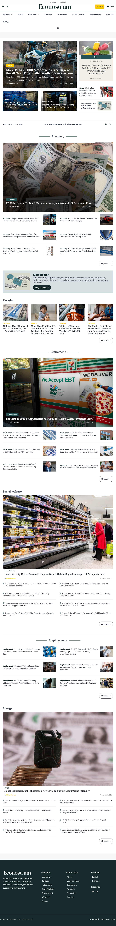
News (20, 14)
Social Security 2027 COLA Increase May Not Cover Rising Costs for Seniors (85, 594)
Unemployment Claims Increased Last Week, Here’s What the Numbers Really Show (21, 651)
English (53, 2)
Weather (109, 14)
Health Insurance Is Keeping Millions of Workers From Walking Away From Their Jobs (21, 682)
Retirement (62, 14)
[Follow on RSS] (8, 6)
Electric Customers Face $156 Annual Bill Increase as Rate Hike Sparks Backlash (85, 811)
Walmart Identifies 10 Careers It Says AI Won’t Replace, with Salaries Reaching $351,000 (78, 682)
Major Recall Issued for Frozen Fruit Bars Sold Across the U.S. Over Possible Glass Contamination (96, 69)
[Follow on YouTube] (3, 6)
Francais (62, 2)
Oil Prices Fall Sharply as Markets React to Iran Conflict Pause (27, 811)
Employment (95, 14)
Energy (6, 21)
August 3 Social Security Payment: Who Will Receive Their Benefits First (85, 614)
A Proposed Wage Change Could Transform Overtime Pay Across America (21, 667)
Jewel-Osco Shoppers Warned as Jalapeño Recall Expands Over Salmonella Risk (21, 235)
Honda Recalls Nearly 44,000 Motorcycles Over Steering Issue (75, 235)
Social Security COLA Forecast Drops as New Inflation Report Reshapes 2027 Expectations (54, 574)
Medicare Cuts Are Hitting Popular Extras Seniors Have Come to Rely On (84, 584)
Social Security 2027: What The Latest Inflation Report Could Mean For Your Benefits (29, 584)
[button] (58, 28)
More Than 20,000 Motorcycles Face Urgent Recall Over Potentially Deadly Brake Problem (39, 71)
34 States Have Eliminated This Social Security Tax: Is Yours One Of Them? (15, 328)
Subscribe (99, 6)
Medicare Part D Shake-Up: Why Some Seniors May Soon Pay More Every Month (79, 451)
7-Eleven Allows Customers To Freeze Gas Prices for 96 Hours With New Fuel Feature (27, 831)
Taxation (48, 14)
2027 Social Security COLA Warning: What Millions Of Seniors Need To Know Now (79, 466)
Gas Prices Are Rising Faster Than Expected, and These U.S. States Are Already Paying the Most (29, 821)
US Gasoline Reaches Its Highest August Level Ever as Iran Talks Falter (87, 91)
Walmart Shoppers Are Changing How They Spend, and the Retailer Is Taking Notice (20, 105)
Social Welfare (78, 14)
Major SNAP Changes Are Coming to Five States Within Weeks (58, 106)
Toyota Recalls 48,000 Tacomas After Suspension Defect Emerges (79, 219)
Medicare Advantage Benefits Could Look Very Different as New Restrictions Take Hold (78, 250)
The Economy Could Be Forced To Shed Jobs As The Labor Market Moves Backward (79, 667)
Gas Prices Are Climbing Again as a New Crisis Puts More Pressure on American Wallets (85, 831)
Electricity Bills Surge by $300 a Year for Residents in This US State (29, 801)
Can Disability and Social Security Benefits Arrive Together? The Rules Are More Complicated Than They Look (21, 435)
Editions (6, 14)
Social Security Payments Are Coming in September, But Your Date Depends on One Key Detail (78, 435)
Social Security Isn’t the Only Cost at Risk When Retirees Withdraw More (21, 451)
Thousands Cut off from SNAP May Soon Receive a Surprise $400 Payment (28, 614)
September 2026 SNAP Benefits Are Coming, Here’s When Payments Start (49, 418)
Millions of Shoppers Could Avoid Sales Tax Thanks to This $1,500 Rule (69, 330)
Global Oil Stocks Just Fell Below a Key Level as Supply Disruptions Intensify (47, 790)
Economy (32, 14)
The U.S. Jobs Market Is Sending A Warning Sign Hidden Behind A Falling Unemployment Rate (79, 651)
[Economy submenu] (51, 876)
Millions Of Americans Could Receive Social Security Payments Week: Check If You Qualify (26, 594)
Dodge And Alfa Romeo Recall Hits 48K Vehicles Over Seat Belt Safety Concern (20, 219)
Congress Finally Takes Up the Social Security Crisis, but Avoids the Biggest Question (27, 604)
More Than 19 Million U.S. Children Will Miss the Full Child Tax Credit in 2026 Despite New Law (43, 330)
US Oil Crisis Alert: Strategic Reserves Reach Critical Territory (83, 821)
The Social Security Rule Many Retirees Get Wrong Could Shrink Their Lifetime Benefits (85, 604)
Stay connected (42, 287)
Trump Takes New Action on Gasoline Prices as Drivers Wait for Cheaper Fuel (86, 801)
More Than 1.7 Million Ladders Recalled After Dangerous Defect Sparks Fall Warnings (20, 250)
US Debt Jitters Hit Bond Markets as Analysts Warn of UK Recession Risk (48, 203)
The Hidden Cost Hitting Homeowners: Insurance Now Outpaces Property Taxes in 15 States (99, 330)
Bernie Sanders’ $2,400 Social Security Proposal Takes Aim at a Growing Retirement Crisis (19, 466)
